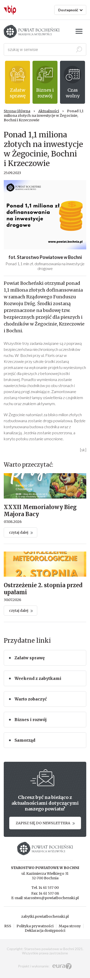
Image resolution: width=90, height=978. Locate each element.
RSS (7, 926)
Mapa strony (70, 926)
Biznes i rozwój (30, 719)
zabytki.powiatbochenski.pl (45, 916)
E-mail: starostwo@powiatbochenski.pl (45, 898)
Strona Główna (17, 111)
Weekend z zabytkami (37, 678)
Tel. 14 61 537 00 (45, 887)
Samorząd (24, 740)
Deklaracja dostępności (45, 930)
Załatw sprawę (29, 657)
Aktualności (48, 111)
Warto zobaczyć (30, 698)
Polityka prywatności (35, 926)
